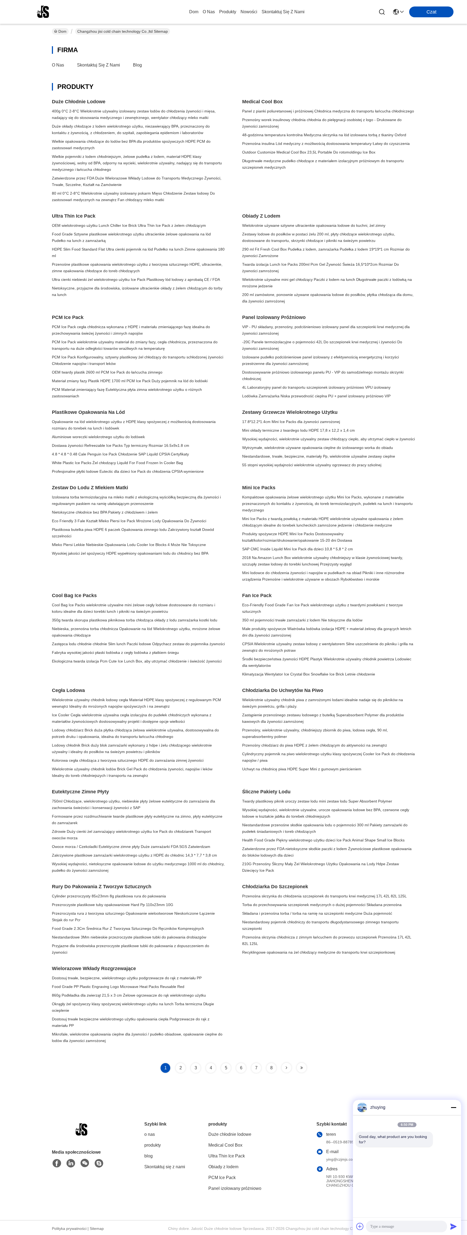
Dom (193, 11)
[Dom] (81, 1136)
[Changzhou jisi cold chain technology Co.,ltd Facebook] (57, 1163)
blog (137, 65)
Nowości (249, 11)
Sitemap (97, 1228)
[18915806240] (99, 1163)
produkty (227, 11)
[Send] (453, 1226)
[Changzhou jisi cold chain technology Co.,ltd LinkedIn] (71, 1163)
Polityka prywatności (69, 1228)
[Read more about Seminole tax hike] (286, 1068)
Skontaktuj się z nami (283, 11)
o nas (209, 11)
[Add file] (360, 1226)
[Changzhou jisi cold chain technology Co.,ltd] (43, 12)
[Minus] (453, 1107)
